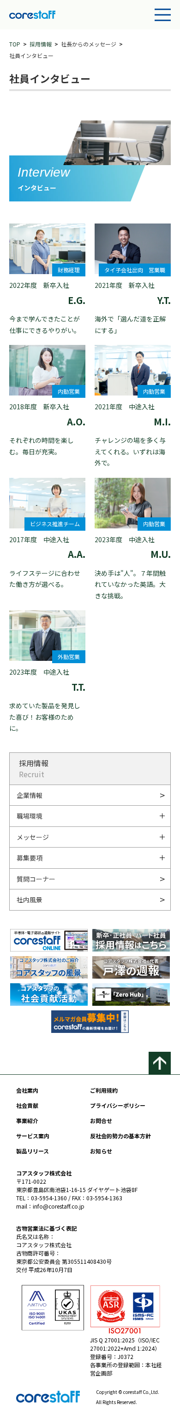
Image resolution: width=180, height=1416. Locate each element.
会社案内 (27, 1090)
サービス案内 (32, 1136)
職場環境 (29, 815)
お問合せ (101, 1120)
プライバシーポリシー (117, 1105)
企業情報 (29, 795)
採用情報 (41, 44)
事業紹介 (27, 1120)
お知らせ (101, 1151)
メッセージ (33, 837)
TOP (14, 44)
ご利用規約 (104, 1090)
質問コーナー (36, 878)
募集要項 (29, 857)
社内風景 (29, 899)
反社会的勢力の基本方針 (120, 1136)
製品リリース (32, 1151)
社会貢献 (27, 1105)
